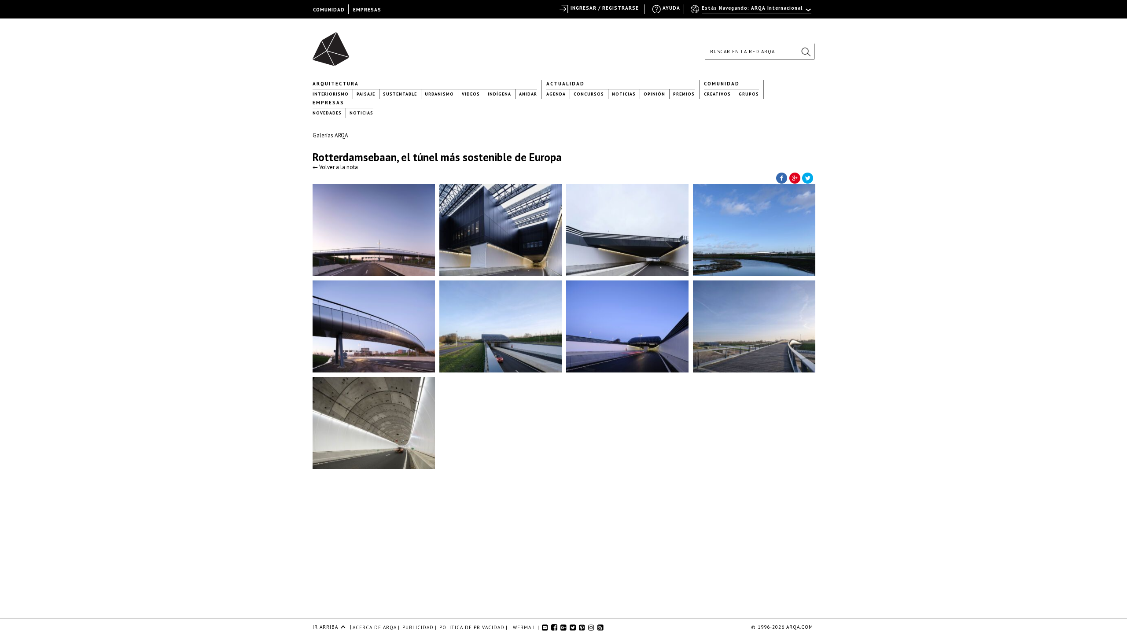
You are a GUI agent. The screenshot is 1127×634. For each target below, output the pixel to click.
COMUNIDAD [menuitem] (329, 10)
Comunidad (722, 84)
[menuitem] (752, 11)
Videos (471, 94)
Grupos (749, 94)
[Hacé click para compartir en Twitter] (807, 177)
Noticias (624, 94)
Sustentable (400, 94)
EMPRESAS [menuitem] (367, 10)
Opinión (654, 94)
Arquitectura (336, 84)
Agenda (556, 94)
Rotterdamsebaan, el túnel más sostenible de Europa (437, 157)
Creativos (717, 94)
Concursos (589, 94)
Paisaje (366, 94)
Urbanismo (439, 94)
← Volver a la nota (335, 167)
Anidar (528, 94)
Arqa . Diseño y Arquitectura (333, 45)
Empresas (328, 103)
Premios (684, 94)
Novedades (327, 113)
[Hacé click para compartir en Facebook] (781, 177)
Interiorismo (331, 94)
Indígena (499, 94)
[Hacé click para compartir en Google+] (794, 177)
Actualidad (565, 84)
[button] (805, 51)
